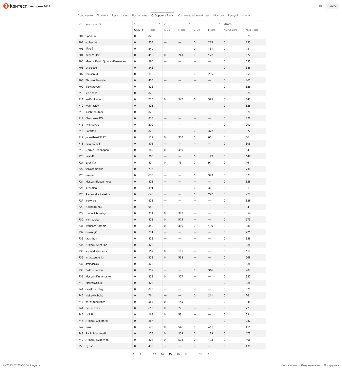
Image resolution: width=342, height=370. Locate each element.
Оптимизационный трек (193, 15)
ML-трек (218, 15)
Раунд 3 (233, 15)
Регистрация (120, 15)
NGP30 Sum (230, 29)
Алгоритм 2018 (40, 6)
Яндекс (34, 365)
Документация (310, 365)
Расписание (139, 15)
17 (186, 354)
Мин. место (252, 29)
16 (178, 354)
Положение (85, 15)
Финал (246, 15)
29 (200, 354)
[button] (93, 24)
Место (152, 29)
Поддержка (331, 365)
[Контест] (15, 6)
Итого (228, 24)
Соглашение (289, 365)
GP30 (137, 29)
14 (162, 354)
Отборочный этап (162, 15)
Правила (102, 15)
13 (154, 354)
